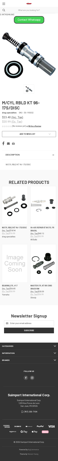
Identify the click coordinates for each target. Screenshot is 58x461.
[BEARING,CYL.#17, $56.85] (15, 263)
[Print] (13, 143)
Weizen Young (33, 454)
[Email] (8, 143)
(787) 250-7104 (30, 412)
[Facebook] (3, 143)
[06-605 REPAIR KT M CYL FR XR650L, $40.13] (43, 205)
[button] (29, 20)
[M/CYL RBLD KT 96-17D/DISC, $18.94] (15, 205)
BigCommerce (33, 450)
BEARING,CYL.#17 (10, 285)
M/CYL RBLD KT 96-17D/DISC (14, 227)
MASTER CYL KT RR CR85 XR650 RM (41, 287)
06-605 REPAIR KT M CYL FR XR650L (42, 229)
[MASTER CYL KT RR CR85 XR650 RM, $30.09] (43, 263)
